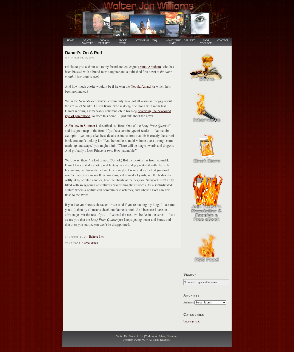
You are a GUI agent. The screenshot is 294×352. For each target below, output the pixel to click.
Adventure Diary (173, 41)
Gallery (189, 40)
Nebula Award (141, 86)
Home (70, 40)
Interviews (140, 40)
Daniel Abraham (149, 66)
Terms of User (136, 336)
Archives (188, 302)
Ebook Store (123, 41)
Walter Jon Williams (149, 19)
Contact (222, 40)
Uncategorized (191, 321)
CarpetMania (90, 243)
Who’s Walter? (87, 41)
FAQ (154, 40)
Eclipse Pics (96, 236)
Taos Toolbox (206, 41)
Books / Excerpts (104, 41)
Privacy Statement (168, 336)
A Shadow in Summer (80, 125)
